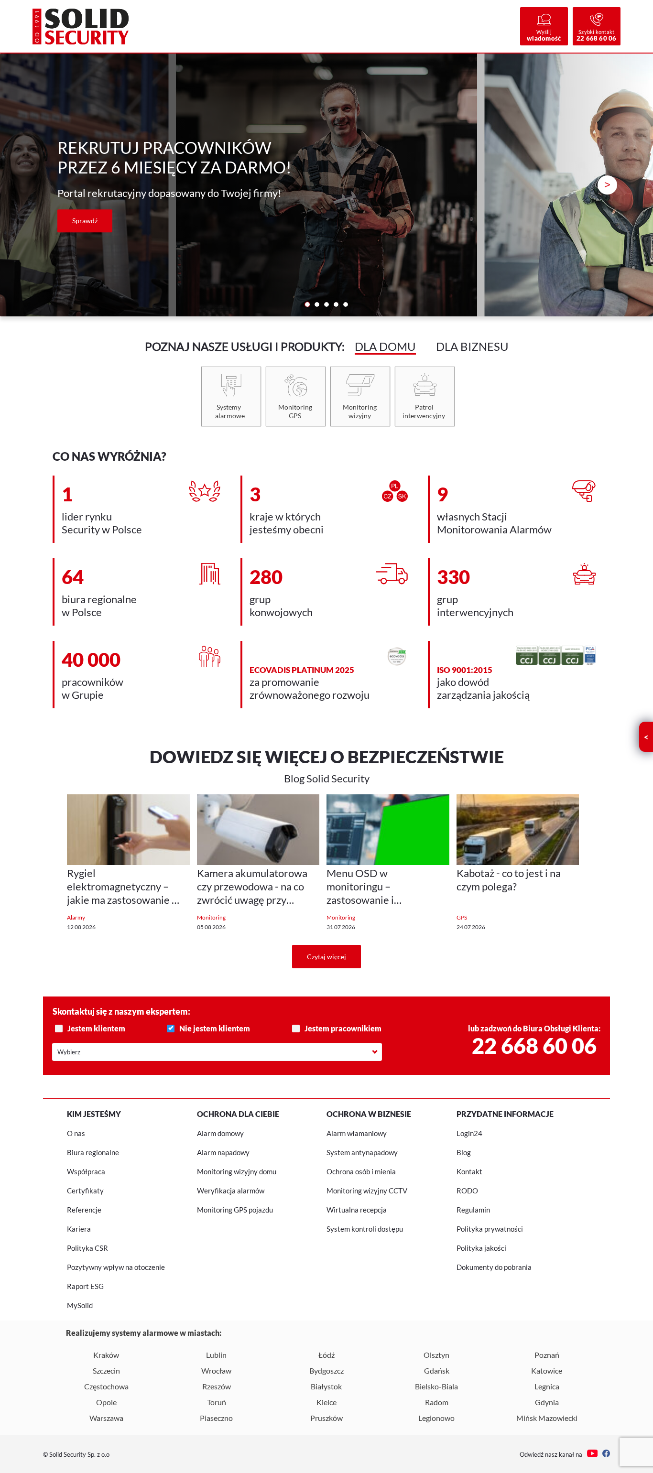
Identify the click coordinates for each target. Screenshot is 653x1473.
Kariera (79, 1228)
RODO (467, 1190)
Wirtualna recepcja (356, 1209)
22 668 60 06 (534, 1046)
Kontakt (469, 1171)
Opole (106, 1402)
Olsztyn (436, 1354)
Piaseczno (216, 1417)
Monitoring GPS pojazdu (235, 1209)
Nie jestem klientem (214, 1028)
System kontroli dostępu (364, 1228)
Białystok (326, 1386)
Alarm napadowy (223, 1152)
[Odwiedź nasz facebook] (606, 1454)
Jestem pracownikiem (343, 1028)
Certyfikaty (85, 1190)
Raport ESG (85, 1286)
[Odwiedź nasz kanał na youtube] (592, 1454)
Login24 (469, 1133)
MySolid (80, 1305)
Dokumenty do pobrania (494, 1267)
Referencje (84, 1209)
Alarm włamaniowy (356, 1133)
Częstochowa (106, 1386)
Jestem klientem (96, 1028)
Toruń (216, 1402)
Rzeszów (216, 1386)
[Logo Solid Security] (80, 26)
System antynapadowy (362, 1152)
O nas (76, 1133)
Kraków (106, 1354)
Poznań (546, 1354)
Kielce (326, 1402)
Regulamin (473, 1209)
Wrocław (216, 1370)
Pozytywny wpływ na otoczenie (116, 1267)
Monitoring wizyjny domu (236, 1171)
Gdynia (547, 1402)
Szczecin (106, 1370)
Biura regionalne (93, 1152)
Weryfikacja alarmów (230, 1190)
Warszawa (106, 1417)
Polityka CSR (87, 1248)
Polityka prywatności (490, 1228)
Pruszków (326, 1417)
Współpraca (86, 1171)
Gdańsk (436, 1370)
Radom (436, 1402)
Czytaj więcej (326, 957)
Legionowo (436, 1417)
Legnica (546, 1386)
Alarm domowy (220, 1133)
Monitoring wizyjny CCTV (366, 1190)
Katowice (546, 1370)
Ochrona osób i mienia (361, 1171)
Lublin (216, 1354)
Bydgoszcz (326, 1370)
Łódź (326, 1354)
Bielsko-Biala (436, 1386)
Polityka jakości (481, 1248)
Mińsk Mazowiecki (546, 1417)
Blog (464, 1152)
